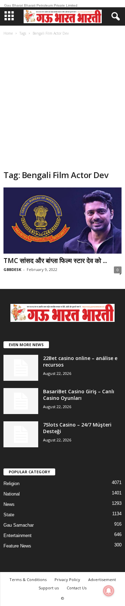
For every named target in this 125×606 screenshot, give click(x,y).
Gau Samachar (18, 525)
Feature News (17, 545)
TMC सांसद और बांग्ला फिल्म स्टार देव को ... (55, 260)
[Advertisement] (62, 103)
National (11, 494)
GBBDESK (12, 269)
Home (8, 33)
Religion (11, 483)
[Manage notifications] (108, 590)
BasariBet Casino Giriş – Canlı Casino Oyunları (78, 394)
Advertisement (102, 579)
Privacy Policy (67, 579)
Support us (49, 587)
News (9, 504)
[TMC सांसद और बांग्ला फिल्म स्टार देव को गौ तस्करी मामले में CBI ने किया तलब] (62, 220)
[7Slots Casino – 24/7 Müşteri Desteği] (20, 434)
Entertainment (17, 535)
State (8, 514)
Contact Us (76, 587)
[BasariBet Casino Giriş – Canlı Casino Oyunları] (20, 401)
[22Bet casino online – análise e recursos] (20, 368)
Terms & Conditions (28, 579)
